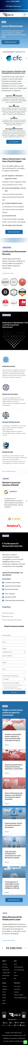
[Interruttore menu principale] (24, 15)
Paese (4, 642)
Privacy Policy (17, 986)
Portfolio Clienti (5, 969)
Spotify (4, 1003)
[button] (1, 58)
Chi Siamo (4, 964)
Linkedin (4, 994)
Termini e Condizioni (18, 994)
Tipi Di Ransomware (18, 967)
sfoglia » (7, 745)
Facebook (4, 986)
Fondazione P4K (6, 972)
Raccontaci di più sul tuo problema (10, 683)
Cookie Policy (17, 989)
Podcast (16, 975)
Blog (15, 978)
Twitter (3, 1000)
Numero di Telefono (7, 655)
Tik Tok (4, 992)
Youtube (4, 997)
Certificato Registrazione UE (20, 997)
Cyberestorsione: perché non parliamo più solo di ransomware (13, 825)
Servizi (15, 964)
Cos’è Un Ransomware (19, 969)
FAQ (15, 972)
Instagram (4, 989)
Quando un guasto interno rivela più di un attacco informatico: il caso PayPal (14, 767)
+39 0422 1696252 (15, 1)
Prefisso (4, 648)
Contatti (4, 978)
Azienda (4, 662)
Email (3, 669)
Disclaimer (16, 992)
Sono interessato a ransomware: (10, 675)
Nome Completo (6, 635)
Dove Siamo (5, 967)
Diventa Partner (5, 975)
